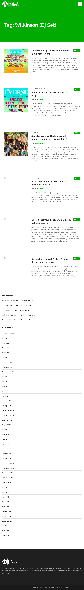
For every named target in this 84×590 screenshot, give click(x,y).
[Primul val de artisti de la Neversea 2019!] (16, 100)
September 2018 (8, 478)
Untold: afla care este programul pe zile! (16, 310)
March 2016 (6, 531)
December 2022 (8, 333)
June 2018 (5, 492)
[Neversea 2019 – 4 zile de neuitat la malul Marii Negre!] (16, 61)
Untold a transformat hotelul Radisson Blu (16, 305)
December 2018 (8, 463)
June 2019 (5, 434)
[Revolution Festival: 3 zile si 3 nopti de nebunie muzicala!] (16, 269)
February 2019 (7, 454)
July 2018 (5, 487)
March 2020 (6, 396)
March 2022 (6, 353)
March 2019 (6, 449)
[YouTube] (79, 587)
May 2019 (5, 439)
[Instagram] (81, 587)
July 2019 (5, 430)
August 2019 (6, 425)
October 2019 (7, 420)
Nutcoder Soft (47, 587)
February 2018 (7, 511)
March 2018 (6, 506)
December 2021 (8, 362)
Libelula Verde (38, 100)
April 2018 (5, 502)
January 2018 (6, 516)
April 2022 (5, 348)
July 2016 (5, 526)
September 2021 (8, 372)
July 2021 (5, 377)
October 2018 (7, 473)
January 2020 (6, 406)
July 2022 (5, 338)
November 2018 (8, 468)
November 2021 (8, 367)
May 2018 (5, 497)
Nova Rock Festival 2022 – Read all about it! (17, 301)
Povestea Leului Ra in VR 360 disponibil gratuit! (18, 320)
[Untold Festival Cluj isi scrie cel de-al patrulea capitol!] (16, 230)
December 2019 (8, 410)
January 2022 (6, 357)
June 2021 (5, 381)
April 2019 (5, 444)
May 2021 (5, 386)
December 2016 (8, 521)
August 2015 (6, 535)
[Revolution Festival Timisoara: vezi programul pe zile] (16, 189)
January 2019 (6, 458)
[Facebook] (76, 587)
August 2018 (6, 482)
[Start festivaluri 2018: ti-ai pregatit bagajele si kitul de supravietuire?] (16, 144)
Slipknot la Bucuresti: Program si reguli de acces (19, 315)
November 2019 (8, 415)
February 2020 (7, 401)
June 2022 (5, 343)
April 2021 (5, 391)
